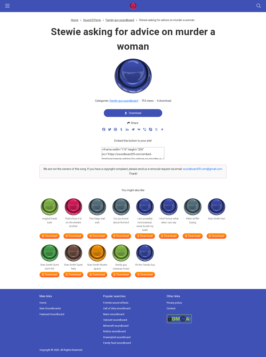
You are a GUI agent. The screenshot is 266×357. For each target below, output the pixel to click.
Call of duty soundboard (116, 308)
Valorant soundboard (115, 319)
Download (135, 113)
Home (74, 20)
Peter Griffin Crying (192, 220)
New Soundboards (50, 308)
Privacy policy (174, 302)
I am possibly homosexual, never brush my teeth (145, 224)
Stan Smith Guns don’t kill (49, 266)
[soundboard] (133, 6)
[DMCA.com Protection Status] (196, 318)
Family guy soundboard (120, 20)
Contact (171, 308)
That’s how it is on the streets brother (73, 222)
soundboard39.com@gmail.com (202, 169)
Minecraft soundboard (116, 325)
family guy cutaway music (121, 266)
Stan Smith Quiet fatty (73, 266)
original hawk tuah (49, 220)
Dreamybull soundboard (116, 337)
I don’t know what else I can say (169, 220)
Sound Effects (92, 20)
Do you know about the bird (121, 220)
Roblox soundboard (114, 331)
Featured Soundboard (52, 314)
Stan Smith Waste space (97, 266)
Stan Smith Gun (216, 218)
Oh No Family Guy (145, 264)
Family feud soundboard (117, 342)
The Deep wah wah (97, 220)
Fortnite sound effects (115, 302)
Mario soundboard (113, 314)
